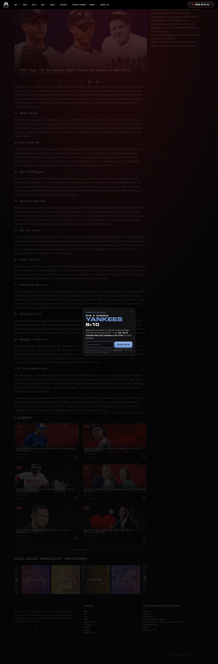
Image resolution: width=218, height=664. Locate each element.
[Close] (132, 311)
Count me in (123, 344)
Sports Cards (79, 5)
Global (63, 5)
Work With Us (202, 4)
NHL (43, 5)
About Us (104, 5)
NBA (25, 5)
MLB (34, 5)
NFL (16, 5)
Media (92, 5)
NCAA (52, 5)
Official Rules (117, 350)
